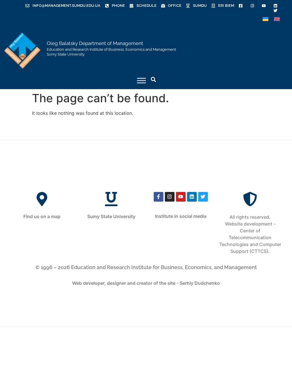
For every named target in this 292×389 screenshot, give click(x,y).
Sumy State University (111, 216)
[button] (153, 79)
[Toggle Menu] (141, 80)
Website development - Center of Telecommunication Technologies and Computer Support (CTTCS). (250, 237)
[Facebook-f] (158, 197)
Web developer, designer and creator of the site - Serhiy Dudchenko (146, 283)
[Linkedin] (192, 197)
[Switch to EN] (277, 19)
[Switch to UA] (265, 19)
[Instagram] (170, 197)
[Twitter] (203, 197)
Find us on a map (41, 216)
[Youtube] (181, 197)
